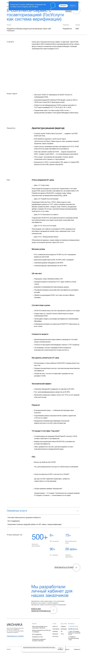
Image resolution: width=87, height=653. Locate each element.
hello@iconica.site (73, 629)
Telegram (63, 626)
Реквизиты (77, 649)
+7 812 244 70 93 (73, 626)
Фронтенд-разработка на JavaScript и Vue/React (39, 627)
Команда (55, 631)
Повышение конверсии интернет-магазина (39, 640)
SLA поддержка (13, 521)
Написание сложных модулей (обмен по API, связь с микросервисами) (34, 524)
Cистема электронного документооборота (24, 517)
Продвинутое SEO (37, 636)
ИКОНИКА (14, 625)
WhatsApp (64, 629)
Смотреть (63, 5)
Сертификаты (65, 649)
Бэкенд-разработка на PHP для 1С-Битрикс (41, 631)
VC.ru (62, 634)
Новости (55, 626)
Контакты (55, 636)
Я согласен (60, 649)
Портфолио (56, 629)
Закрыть (73, 5)
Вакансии (55, 634)
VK (61, 631)
